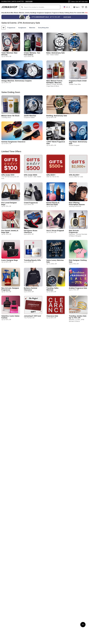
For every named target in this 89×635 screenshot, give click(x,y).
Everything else (43, 27)
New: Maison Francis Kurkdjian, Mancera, (54, 81)
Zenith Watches (30, 116)
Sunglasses (22, 27)
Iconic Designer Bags (9, 260)
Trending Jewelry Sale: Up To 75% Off (78, 317)
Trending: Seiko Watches (52, 289)
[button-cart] (86, 7)
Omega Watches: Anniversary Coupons (16, 81)
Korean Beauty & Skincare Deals (52, 203)
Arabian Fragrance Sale (78, 288)
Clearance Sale (52, 316)
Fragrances (11, 27)
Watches (32, 27)
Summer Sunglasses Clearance (13, 142)
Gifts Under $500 (30, 175)
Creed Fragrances (31, 203)
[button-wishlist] (83, 7)
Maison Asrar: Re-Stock (10, 116)
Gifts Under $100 (7, 175)
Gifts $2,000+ (74, 175)
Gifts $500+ (51, 175)
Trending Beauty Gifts (32, 260)
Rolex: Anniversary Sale (55, 53)
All (3, 27)
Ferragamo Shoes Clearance (30, 231)
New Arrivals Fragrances (74, 231)
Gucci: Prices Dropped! (55, 230)
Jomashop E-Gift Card (32, 316)
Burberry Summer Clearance (30, 289)
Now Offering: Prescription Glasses (77, 203)
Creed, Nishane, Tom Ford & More (32, 54)
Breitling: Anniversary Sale (56, 116)
